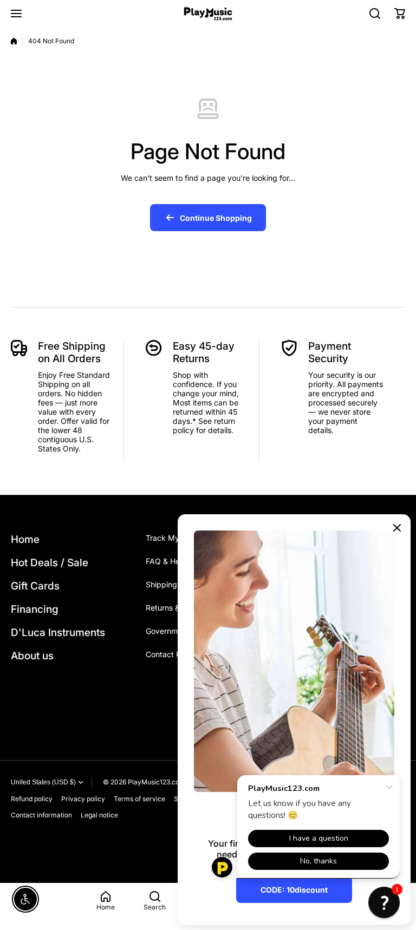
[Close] (397, 527)
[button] (399, 13)
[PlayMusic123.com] (208, 14)
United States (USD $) (43, 782)
